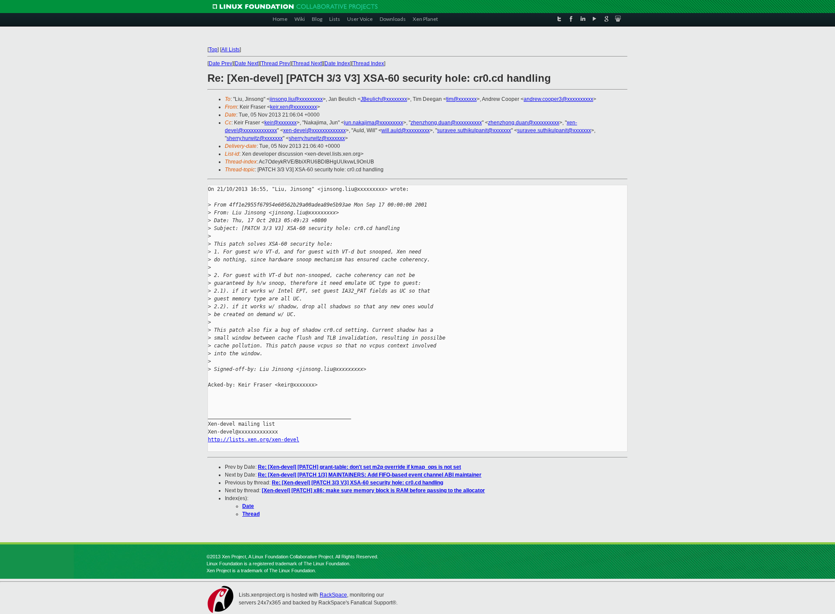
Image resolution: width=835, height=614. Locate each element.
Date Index (337, 63)
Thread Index (368, 63)
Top (213, 50)
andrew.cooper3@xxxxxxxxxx (558, 99)
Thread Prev (275, 63)
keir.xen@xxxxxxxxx (293, 107)
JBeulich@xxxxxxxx (384, 99)
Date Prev (220, 63)
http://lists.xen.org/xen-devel (253, 440)
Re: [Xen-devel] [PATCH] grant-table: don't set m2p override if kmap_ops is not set (359, 467)
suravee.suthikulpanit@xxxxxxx (474, 130)
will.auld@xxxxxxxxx (405, 130)
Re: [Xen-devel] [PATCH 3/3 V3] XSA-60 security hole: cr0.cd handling (357, 483)
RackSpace (333, 595)
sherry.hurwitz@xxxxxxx (255, 138)
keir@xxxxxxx (280, 123)
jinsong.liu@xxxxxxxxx (296, 99)
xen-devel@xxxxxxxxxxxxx (314, 130)
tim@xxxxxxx (461, 99)
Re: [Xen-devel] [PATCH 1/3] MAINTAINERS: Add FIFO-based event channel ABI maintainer (369, 475)
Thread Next (307, 63)
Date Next (246, 63)
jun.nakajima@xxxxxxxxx (373, 123)
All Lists (230, 50)
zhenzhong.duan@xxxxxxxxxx (446, 123)
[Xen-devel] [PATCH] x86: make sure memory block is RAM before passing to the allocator (373, 490)
